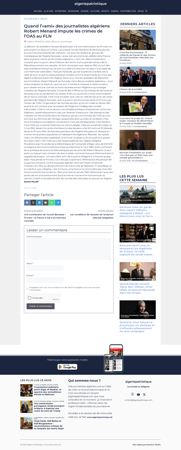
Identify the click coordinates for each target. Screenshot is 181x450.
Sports (105, 11)
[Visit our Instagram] (138, 394)
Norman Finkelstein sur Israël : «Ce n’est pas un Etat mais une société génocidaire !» (136, 155)
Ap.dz (141, 11)
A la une (48, 11)
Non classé (41, 18)
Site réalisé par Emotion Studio (146, 445)
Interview (60, 11)
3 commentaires (139, 126)
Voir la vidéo (30, 188)
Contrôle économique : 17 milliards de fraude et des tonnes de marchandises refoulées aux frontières (138, 56)
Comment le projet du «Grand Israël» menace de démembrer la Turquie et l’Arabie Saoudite (136, 121)
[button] (146, 11)
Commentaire (34, 236)
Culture (94, 11)
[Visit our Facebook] (132, 394)
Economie (73, 11)
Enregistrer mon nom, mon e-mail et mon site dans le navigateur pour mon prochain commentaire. (64, 288)
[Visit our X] (144, 394)
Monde (85, 11)
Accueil (38, 11)
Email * (30, 275)
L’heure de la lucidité (131, 89)
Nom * (30, 263)
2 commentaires (139, 92)
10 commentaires (140, 161)
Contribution (128, 11)
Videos (114, 11)
